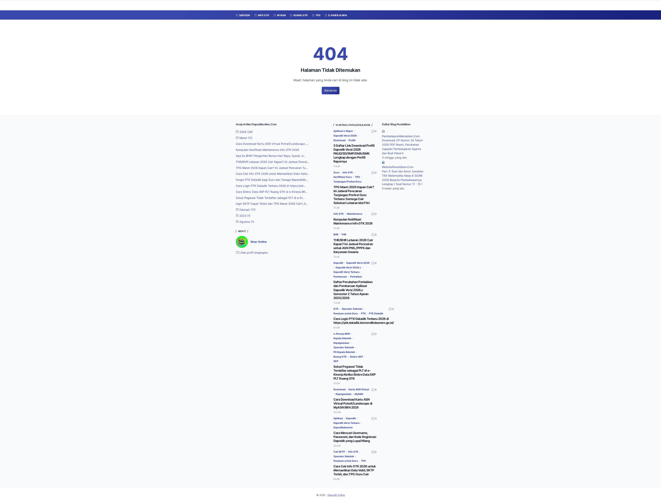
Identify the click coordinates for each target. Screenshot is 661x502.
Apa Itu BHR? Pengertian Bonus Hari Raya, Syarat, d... (270, 156)
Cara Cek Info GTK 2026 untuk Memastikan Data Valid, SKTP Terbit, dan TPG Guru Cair (354, 470)
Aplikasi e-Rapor (343, 130)
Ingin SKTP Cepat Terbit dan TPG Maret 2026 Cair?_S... (272, 203)
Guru (336, 172)
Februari (247, 209)
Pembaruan (340, 276)
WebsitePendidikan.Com (397, 167)
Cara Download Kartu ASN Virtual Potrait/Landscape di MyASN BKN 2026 (352, 403)
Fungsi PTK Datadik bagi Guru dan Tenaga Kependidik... (272, 179)
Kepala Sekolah (342, 338)
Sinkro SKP (356, 356)
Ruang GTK (340, 356)
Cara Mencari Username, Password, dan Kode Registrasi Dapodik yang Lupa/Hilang (354, 437)
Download (339, 140)
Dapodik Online (336, 495)
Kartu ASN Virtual (359, 389)
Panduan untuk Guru (345, 313)
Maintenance (354, 213)
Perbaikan (356, 276)
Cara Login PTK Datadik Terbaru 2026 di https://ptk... (271, 185)
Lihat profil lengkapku (253, 252)
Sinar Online (258, 241)
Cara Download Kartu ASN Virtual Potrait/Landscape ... (272, 143)
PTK (363, 313)
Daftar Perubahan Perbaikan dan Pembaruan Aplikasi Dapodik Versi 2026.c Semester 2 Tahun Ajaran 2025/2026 (353, 290)
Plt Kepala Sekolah (344, 352)
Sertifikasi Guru (342, 176)
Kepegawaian (341, 342)
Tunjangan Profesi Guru (347, 181)
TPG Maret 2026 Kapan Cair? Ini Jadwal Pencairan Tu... (272, 168)
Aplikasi (338, 418)
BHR (335, 234)
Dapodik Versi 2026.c (348, 267)
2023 (244, 215)
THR (343, 234)
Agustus (246, 221)
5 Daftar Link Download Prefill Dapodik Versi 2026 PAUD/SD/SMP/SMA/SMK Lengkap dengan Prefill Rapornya (354, 153)
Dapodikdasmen (343, 427)
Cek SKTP (339, 451)
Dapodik (338, 262)
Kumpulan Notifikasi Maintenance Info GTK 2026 (267, 149)
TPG (357, 176)
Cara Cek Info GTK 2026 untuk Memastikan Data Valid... (272, 173)
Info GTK (348, 172)
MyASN (359, 394)
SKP (335, 361)
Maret (245, 138)
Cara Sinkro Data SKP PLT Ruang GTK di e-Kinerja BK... (271, 192)
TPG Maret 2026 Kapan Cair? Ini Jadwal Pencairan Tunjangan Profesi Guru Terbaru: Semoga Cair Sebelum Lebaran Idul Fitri (353, 195)
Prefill (352, 140)
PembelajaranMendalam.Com (401, 136)
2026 (246, 132)
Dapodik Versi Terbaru (346, 271)
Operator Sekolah (352, 308)
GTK (336, 308)
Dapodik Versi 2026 (345, 135)
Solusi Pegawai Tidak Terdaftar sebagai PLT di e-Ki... (270, 198)
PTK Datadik (376, 313)
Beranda (330, 90)
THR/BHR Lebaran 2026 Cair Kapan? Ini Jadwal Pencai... (272, 162)
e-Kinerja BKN (341, 333)
